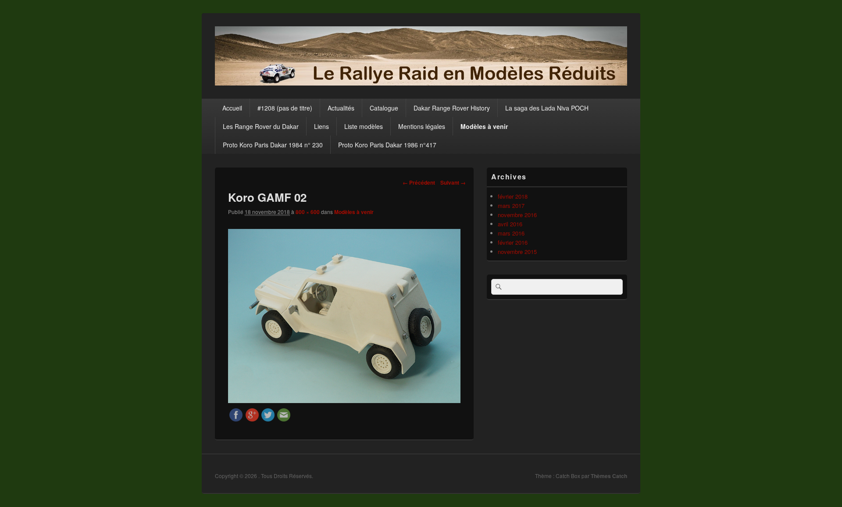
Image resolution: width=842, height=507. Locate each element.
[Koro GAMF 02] (344, 400)
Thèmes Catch (609, 476)
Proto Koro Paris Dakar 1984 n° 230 (273, 144)
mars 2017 (511, 205)
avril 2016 (510, 224)
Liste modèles (363, 126)
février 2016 (513, 242)
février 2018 (513, 196)
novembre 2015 (517, 251)
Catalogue (384, 108)
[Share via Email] (283, 419)
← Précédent (419, 182)
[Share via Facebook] (236, 419)
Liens (321, 126)
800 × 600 (308, 212)
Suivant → (453, 182)
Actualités (341, 108)
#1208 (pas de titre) (284, 108)
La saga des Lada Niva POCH (547, 108)
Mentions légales (421, 126)
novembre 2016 (517, 215)
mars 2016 (511, 233)
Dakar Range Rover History (452, 108)
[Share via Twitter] (268, 419)
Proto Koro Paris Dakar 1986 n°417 (387, 144)
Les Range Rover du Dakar (261, 126)
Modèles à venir (484, 126)
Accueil (232, 108)
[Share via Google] (252, 419)
